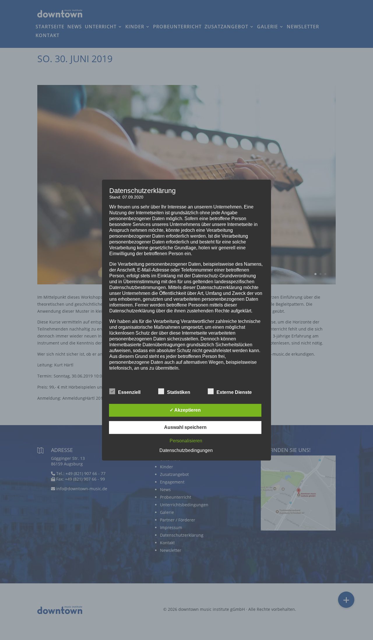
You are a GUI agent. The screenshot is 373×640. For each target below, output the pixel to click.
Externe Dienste (234, 392)
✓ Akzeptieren (185, 410)
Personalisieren (186, 440)
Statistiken (178, 392)
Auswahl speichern (185, 427)
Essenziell (129, 392)
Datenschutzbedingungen (186, 450)
